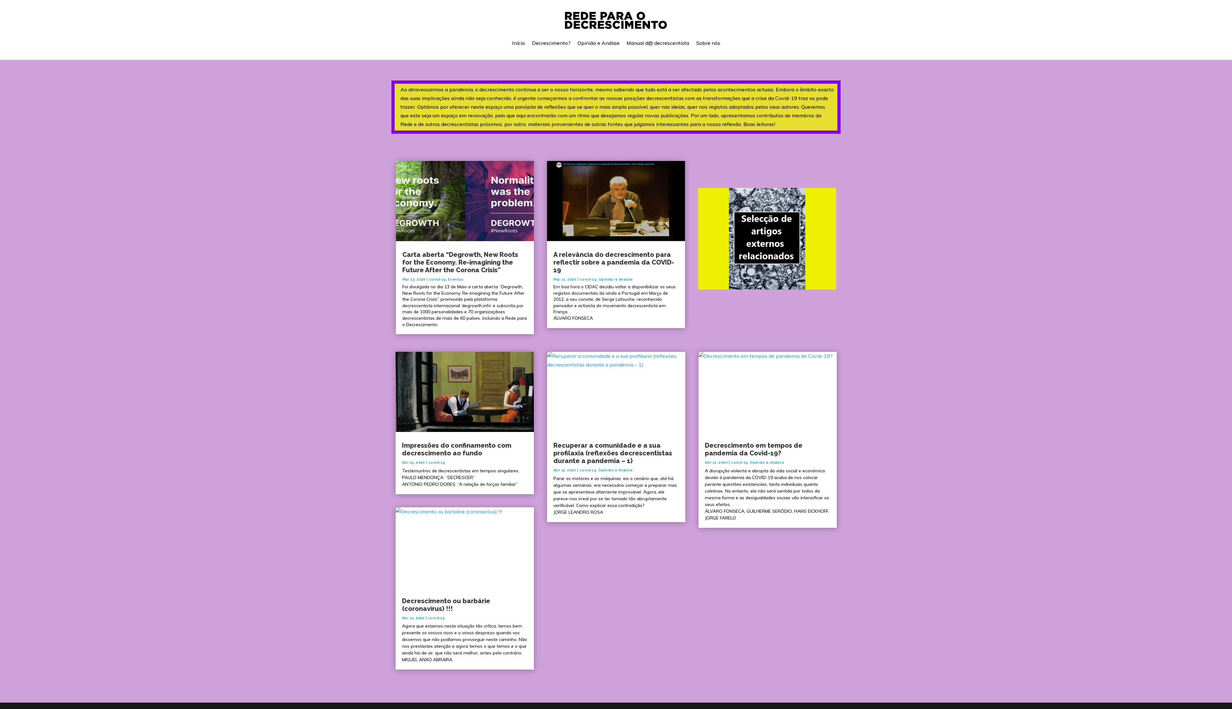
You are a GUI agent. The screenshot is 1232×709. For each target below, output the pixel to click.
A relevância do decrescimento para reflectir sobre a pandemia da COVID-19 (613, 262)
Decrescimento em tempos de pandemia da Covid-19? (753, 449)
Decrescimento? (551, 43)
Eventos (456, 279)
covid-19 (437, 279)
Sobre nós (708, 43)
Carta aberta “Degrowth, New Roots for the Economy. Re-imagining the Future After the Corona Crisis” (460, 262)
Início (518, 43)
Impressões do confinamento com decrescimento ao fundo (456, 449)
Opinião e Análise (599, 43)
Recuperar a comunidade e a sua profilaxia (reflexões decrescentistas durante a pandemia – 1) (612, 453)
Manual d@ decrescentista (658, 43)
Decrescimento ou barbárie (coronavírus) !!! (446, 604)
